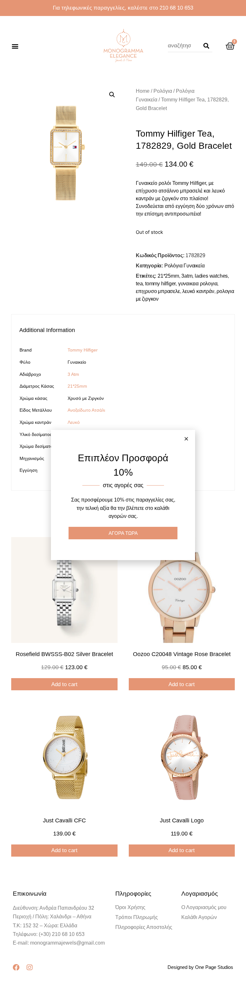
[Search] (206, 46)
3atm (186, 276)
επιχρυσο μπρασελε (158, 291)
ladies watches (211, 276)
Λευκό (74, 422)
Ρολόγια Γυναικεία (184, 265)
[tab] (50, 330)
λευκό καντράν (198, 291)
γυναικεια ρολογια (197, 283)
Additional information (47, 330)
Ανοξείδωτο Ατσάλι (86, 410)
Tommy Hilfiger (83, 349)
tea (139, 283)
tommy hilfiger (160, 283)
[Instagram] (29, 967)
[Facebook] (16, 967)
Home (143, 91)
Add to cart (64, 684)
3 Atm (73, 374)
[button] (15, 46)
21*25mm (168, 276)
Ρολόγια (162, 91)
